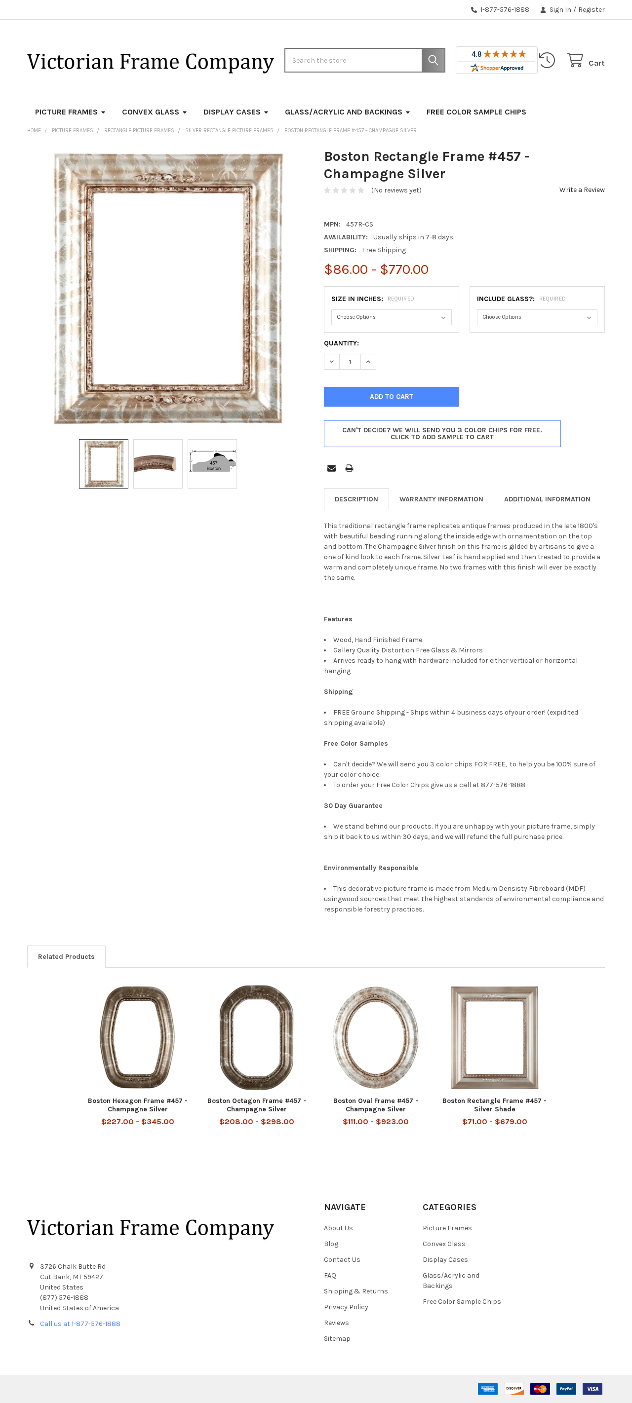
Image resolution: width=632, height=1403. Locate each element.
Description (356, 499)
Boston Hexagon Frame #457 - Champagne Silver (138, 1105)
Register (591, 9)
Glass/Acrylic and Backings (343, 111)
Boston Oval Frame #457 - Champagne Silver (375, 1105)
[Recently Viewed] (549, 60)
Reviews (336, 1323)
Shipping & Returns (356, 1291)
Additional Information (547, 499)
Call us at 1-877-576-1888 (80, 1324)
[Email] (331, 468)
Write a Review (582, 190)
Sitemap (337, 1338)
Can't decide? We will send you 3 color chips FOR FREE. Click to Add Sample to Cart (442, 433)
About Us (338, 1228)
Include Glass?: (521, 299)
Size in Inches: (373, 299)
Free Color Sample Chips (476, 111)
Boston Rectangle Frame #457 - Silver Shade (494, 1105)
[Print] (349, 468)
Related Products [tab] (66, 956)
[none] (168, 288)
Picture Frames (66, 111)
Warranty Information (441, 499)
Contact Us (342, 1259)
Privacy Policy (346, 1307)
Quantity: (341, 343)
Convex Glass (150, 111)
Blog (331, 1244)
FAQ (330, 1275)
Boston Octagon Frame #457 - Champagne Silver (256, 1105)
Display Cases (232, 111)
